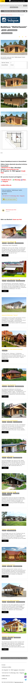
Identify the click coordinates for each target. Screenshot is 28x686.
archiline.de (4, 678)
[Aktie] (19, 37)
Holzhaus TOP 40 (14, 7)
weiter (5, 255)
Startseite (3, 14)
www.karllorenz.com (12, 169)
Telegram (19, 5)
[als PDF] (25, 37)
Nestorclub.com (20, 682)
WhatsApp (12, 5)
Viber (16, 5)
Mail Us (25, 5)
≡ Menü (2, 1)
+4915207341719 (5, 167)
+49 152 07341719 (6, 5)
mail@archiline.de (6, 675)
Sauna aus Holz (9, 14)
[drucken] (22, 37)
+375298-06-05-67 (6, 180)
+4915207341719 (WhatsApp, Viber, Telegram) (13, 196)
